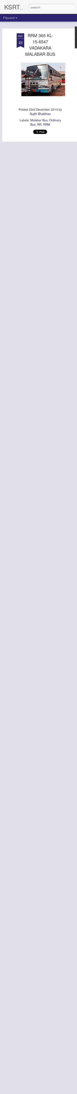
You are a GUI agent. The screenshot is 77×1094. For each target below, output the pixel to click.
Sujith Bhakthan (40, 114)
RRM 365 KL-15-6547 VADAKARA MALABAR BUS (40, 44)
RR (39, 124)
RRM (46, 124)
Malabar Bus (38, 120)
